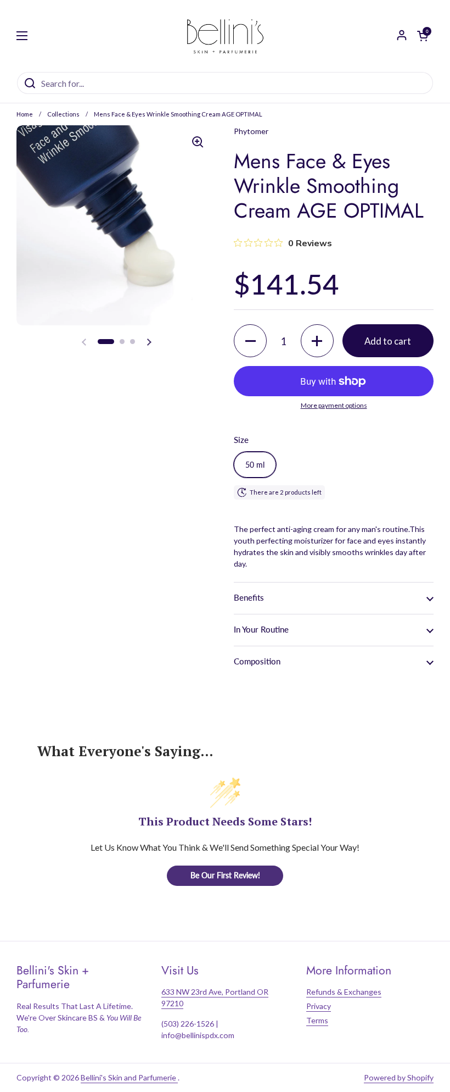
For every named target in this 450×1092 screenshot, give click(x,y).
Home (24, 114)
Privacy (318, 1006)
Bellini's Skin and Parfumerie (129, 1077)
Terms (317, 1020)
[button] (106, 341)
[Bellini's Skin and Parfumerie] (225, 35)
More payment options (334, 405)
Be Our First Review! (225, 875)
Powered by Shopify (399, 1077)
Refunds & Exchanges (343, 991)
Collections (63, 114)
